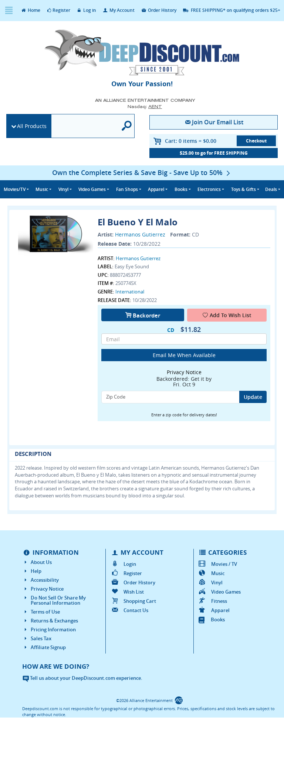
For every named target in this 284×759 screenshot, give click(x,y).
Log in (89, 10)
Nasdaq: (145, 106)
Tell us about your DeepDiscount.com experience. (85, 678)
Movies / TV (224, 564)
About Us (41, 562)
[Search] (127, 126)
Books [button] (181, 189)
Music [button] (42, 189)
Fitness (219, 601)
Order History (161, 10)
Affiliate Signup (48, 647)
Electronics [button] (209, 189)
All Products (32, 126)
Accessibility (45, 579)
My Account (121, 10)
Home (33, 10)
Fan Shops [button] (127, 189)
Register (61, 10)
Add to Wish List (230, 315)
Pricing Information (53, 629)
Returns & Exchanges (54, 620)
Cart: (190, 140)
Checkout (256, 141)
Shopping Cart (140, 601)
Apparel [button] (156, 189)
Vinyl (217, 582)
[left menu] (8, 10)
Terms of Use (45, 611)
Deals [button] (271, 189)
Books (218, 619)
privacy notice (184, 372)
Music (217, 573)
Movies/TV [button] (15, 189)
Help (36, 571)
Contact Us (136, 610)
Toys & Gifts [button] (243, 189)
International (129, 291)
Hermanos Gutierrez (140, 234)
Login (130, 564)
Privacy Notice (47, 588)
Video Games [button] (92, 189)
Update (253, 396)
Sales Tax (41, 638)
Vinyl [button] (63, 189)
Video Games (226, 591)
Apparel (220, 610)
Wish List (133, 591)
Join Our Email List (217, 122)
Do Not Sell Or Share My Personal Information (58, 600)
